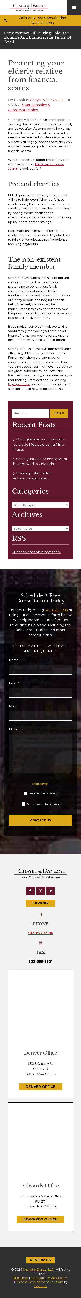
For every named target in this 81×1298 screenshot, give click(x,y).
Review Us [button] (40, 1260)
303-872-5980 (42, 23)
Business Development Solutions (38, 1282)
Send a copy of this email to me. (43, 804)
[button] (74, 7)
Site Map (37, 1278)
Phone (14, 706)
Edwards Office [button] (40, 1219)
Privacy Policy (57, 1278)
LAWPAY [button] (40, 903)
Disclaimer (40, 784)
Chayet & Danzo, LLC (47, 100)
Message (15, 729)
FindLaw (40, 1286)
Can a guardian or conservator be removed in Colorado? (40, 461)
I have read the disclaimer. (43, 793)
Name (13, 660)
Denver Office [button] (40, 1087)
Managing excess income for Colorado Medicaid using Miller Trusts (39, 444)
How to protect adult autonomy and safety (32, 475)
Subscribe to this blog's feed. (36, 552)
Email (14, 683)
